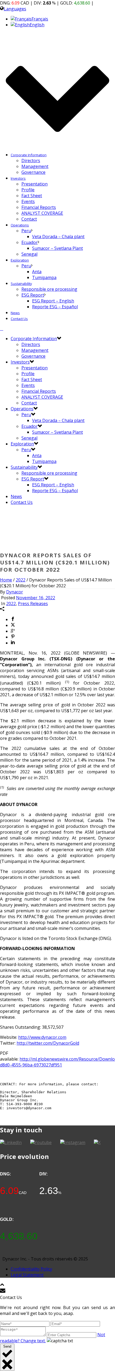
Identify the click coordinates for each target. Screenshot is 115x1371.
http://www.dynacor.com (42, 1037)
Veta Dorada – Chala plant (58, 236)
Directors (30, 160)
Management (34, 166)
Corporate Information (29, 155)
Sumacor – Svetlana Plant (57, 248)
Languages (15, 9)
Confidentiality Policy (31, 1269)
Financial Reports (38, 207)
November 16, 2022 (35, 598)
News (15, 312)
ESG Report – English (53, 301)
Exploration (20, 260)
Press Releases (33, 603)
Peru (26, 231)
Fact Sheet (31, 196)
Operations (20, 225)
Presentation (34, 184)
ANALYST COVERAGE (42, 213)
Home (6, 580)
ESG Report (32, 295)
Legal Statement (27, 1275)
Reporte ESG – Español (55, 307)
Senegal (29, 254)
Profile (27, 190)
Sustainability (21, 283)
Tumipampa (44, 277)
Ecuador (29, 242)
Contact (29, 219)
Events (28, 201)
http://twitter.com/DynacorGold (48, 1043)
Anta (36, 272)
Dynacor (14, 592)
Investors (18, 178)
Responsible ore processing (49, 289)
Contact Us (19, 318)
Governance (33, 172)
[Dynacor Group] (1, 328)
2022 (20, 580)
